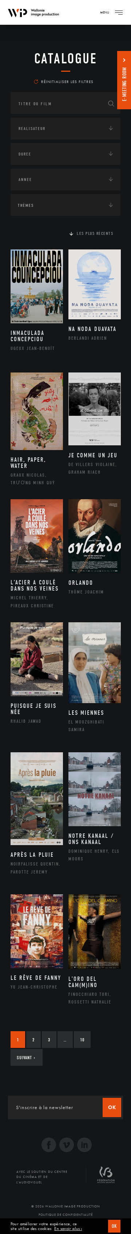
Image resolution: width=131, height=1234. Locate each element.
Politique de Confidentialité (66, 1215)
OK (114, 1226)
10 (82, 1039)
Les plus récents (95, 233)
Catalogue (65, 58)
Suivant (26, 1057)
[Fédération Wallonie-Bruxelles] (106, 1177)
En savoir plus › (68, 1228)
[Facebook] (48, 1146)
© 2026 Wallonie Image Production (65, 1206)
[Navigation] (118, 12)
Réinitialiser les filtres (67, 81)
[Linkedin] (84, 1146)
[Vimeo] (66, 1146)
